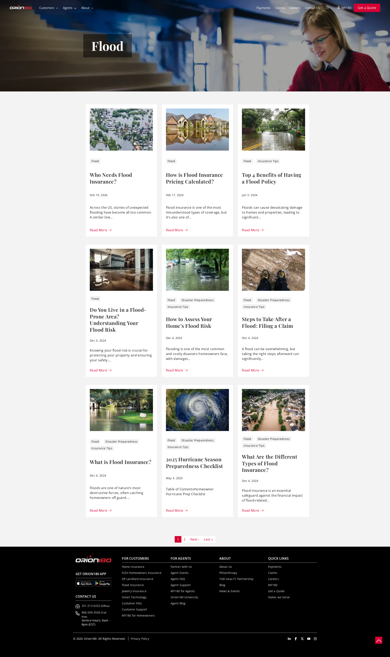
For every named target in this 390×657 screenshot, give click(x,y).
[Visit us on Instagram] (315, 638)
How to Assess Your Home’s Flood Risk (189, 322)
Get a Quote (367, 7)
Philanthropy (228, 573)
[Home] (23, 6)
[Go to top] (378, 640)
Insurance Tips (268, 161)
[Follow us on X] (302, 638)
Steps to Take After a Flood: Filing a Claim (267, 322)
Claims (280, 8)
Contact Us (312, 8)
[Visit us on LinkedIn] (289, 638)
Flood (95, 161)
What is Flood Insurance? (120, 461)
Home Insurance (133, 567)
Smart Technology (134, 597)
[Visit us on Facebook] (295, 638)
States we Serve (279, 597)
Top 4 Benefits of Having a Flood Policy (271, 178)
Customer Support (134, 609)
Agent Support (181, 585)
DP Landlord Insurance (137, 579)
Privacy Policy (140, 639)
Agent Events (179, 573)
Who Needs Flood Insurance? (111, 178)
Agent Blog (178, 603)
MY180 (346, 8)
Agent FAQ (178, 579)
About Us (225, 567)
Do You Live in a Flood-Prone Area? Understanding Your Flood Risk (118, 319)
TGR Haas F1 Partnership (236, 579)
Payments (263, 8)
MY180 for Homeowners (138, 615)
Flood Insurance (133, 585)
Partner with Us (181, 567)
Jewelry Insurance (134, 591)
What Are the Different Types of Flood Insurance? (269, 463)
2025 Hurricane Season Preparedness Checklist (194, 462)
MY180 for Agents (183, 591)
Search (327, 7)
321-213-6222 (95, 606)
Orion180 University (184, 597)
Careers (294, 8)
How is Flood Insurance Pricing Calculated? (194, 178)
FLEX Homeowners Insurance (142, 573)
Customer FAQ (132, 603)
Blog (222, 585)
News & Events (229, 591)
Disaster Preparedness (198, 300)
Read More (98, 230)
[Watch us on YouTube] (308, 638)
